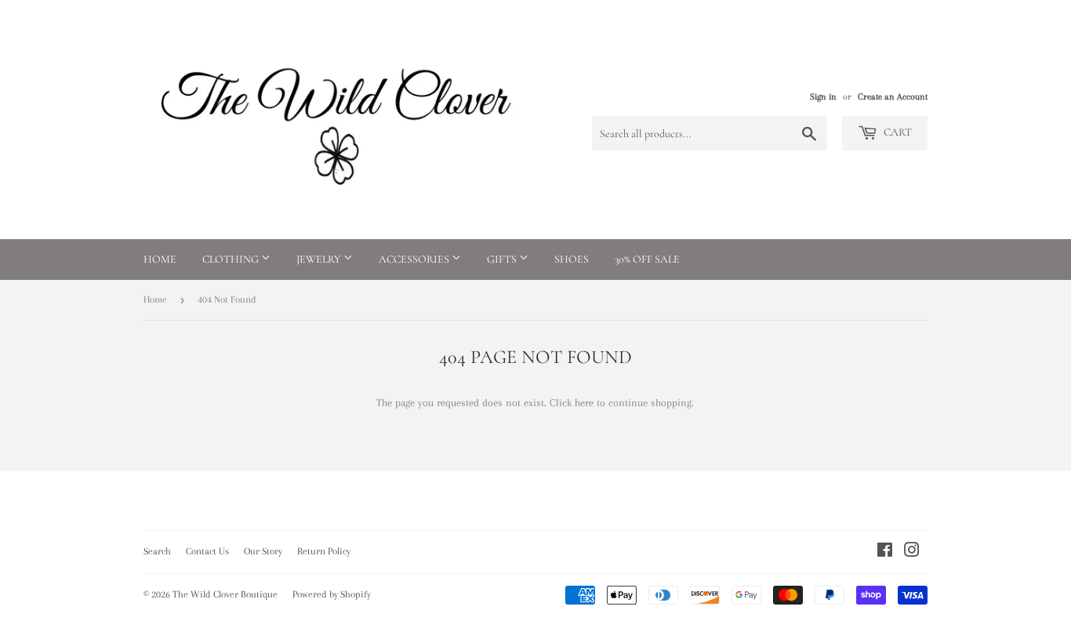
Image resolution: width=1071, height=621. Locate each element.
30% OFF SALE (647, 259)
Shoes (571, 259)
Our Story (263, 551)
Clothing (231, 259)
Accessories (415, 259)
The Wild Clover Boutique (225, 594)
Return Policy (323, 551)
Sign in (823, 97)
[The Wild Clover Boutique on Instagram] (912, 552)
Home (159, 259)
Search (157, 551)
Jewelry (319, 259)
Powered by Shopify (331, 594)
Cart (896, 132)
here (584, 403)
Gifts (503, 259)
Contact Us (207, 551)
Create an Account (893, 97)
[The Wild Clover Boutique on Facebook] (885, 552)
